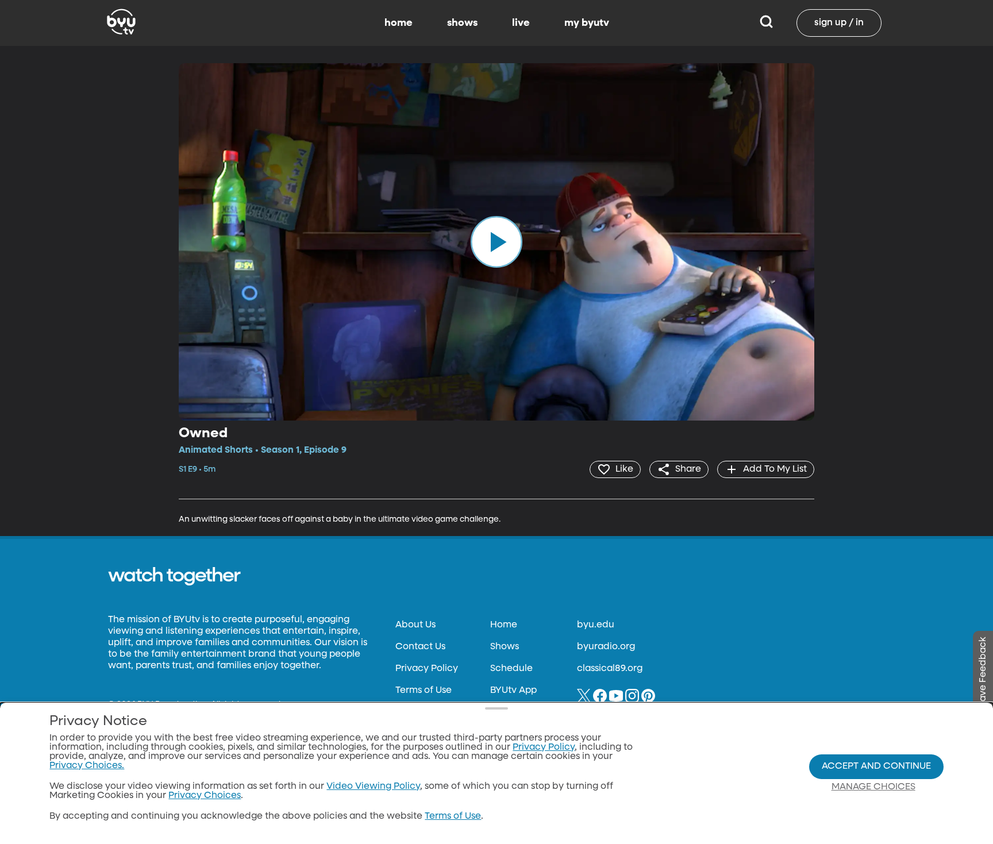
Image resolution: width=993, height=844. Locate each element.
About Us (415, 625)
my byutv (586, 23)
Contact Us (420, 647)
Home (503, 625)
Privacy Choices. (86, 765)
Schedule (511, 668)
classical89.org (609, 668)
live (521, 23)
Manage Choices (873, 787)
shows (462, 23)
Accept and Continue (876, 766)
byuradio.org (606, 647)
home (398, 23)
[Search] (766, 23)
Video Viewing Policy (373, 786)
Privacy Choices (204, 795)
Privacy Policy (426, 668)
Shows (504, 647)
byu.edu (595, 625)
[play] (496, 242)
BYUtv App (513, 690)
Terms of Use (423, 690)
